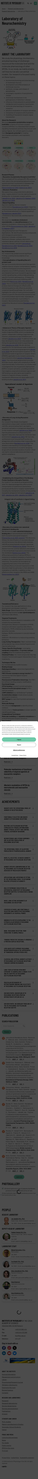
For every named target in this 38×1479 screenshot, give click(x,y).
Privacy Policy (22, 755)
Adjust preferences (19, 750)
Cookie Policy (15, 755)
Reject (19, 745)
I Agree (19, 739)
